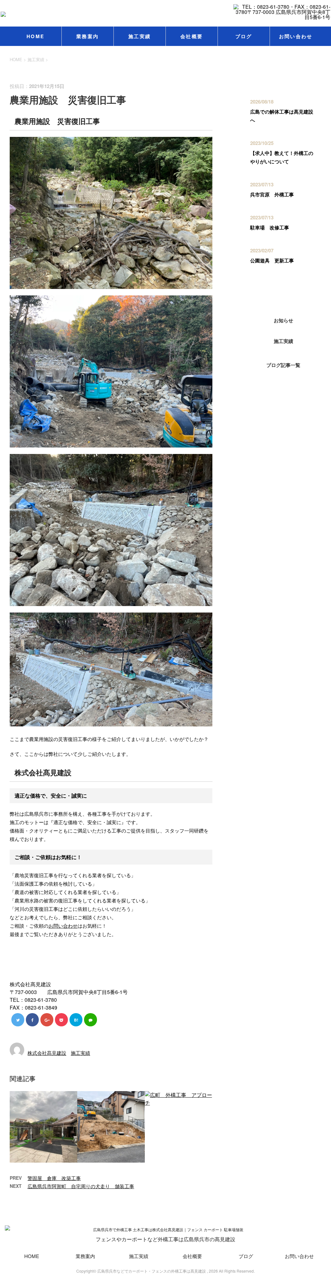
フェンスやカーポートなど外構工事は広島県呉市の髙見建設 (165, 1239)
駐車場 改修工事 (269, 227)
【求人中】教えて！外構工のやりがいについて (281, 157)
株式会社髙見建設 (46, 1052)
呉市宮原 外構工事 (272, 194)
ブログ (243, 36)
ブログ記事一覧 (283, 365)
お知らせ (283, 320)
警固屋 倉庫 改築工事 (54, 1178)
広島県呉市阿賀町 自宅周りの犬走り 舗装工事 (80, 1186)
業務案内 (87, 36)
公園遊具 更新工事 (272, 260)
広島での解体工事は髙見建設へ (281, 116)
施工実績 (139, 36)
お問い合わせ (296, 36)
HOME (35, 36)
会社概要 (191, 36)
